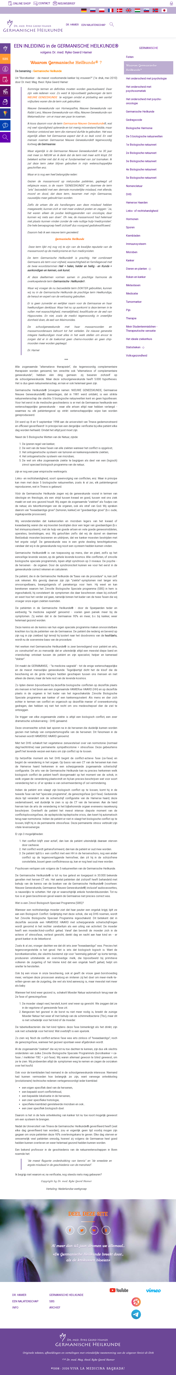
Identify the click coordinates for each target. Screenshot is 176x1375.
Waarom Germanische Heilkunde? (141, 67)
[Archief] (5, 101)
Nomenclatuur (134, 186)
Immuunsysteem (136, 244)
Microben (131, 252)
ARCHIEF (54, 1307)
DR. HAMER (72, 24)
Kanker (130, 260)
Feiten (130, 57)
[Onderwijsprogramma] (5, 113)
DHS (128, 194)
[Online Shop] (5, 79)
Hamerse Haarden (137, 202)
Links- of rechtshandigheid (142, 210)
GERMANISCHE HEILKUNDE (66, 1295)
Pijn (128, 310)
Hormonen (132, 219)
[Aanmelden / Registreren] (171, 4)
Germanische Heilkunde (140, 111)
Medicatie (132, 293)
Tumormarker (134, 301)
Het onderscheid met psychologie (146, 78)
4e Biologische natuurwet (141, 169)
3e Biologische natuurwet (141, 161)
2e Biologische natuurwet (141, 153)
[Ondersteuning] (5, 125)
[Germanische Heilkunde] (5, 48)
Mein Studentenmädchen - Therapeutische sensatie (141, 328)
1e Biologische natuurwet (141, 144)
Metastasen (133, 285)
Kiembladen (133, 235)
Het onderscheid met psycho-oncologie (144, 101)
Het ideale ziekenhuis (139, 339)
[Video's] (5, 91)
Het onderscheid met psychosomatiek (138, 89)
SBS (5, 58)
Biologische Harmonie (139, 128)
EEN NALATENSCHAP (93, 25)
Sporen (130, 227)
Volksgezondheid (136, 355)
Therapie (131, 318)
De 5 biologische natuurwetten (144, 136)
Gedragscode (134, 119)
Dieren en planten (137, 268)
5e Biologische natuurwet (141, 177)
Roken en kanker (136, 277)
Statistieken (133, 347)
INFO (15, 1307)
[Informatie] (5, 69)
